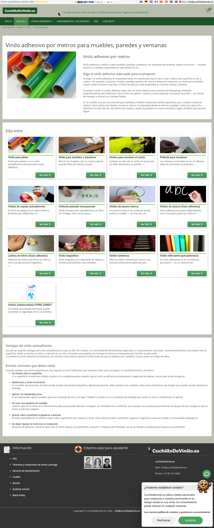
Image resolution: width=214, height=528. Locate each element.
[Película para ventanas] (183, 144)
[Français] (156, 1)
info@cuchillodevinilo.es (200, 1)
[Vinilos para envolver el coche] (132, 144)
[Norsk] (176, 1)
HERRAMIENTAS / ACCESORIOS (73, 21)
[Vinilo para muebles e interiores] (82, 144)
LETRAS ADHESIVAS (41, 21)
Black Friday (19, 495)
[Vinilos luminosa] (132, 243)
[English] (141, 1)
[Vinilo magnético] (82, 243)
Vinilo (28, 27)
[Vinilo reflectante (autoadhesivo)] (183, 243)
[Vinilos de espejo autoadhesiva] (31, 193)
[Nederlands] (151, 1)
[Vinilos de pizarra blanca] (132, 193)
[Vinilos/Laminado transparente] (82, 193)
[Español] (161, 1)
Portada (20, 27)
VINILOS (20, 21)
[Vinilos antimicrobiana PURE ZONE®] (31, 292)
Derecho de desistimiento (26, 470)
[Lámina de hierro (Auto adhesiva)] (31, 243)
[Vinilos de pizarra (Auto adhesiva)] (183, 193)
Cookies (17, 476)
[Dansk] (166, 1)
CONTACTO (109, 21)
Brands (16, 482)
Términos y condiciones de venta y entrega (35, 464)
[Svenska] (171, 1)
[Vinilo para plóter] (31, 144)
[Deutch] (146, 1)
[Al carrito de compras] (208, 11)
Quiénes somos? (21, 489)
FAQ (96, 21)
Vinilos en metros (41, 27)
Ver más (44, 175)
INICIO (8, 21)
